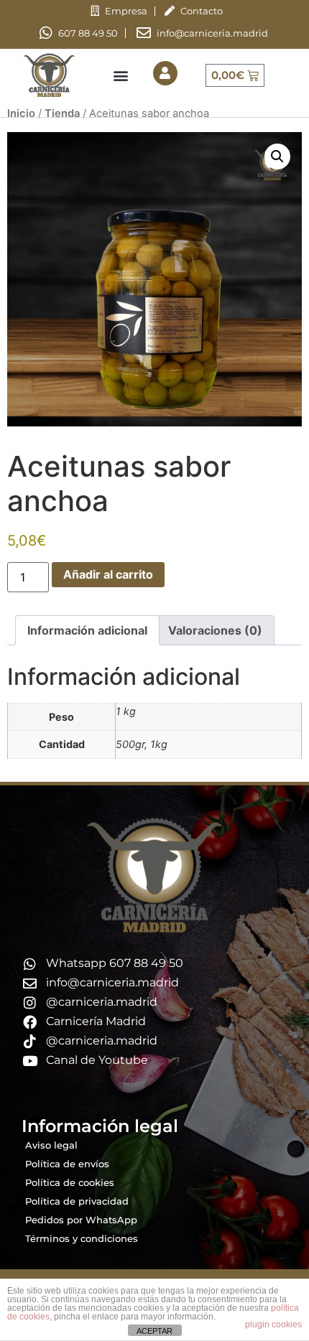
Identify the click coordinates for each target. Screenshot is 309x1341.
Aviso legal (51, 1145)
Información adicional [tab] (87, 630)
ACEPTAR (154, 1331)
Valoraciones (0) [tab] (215, 630)
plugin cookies (273, 1324)
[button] (120, 75)
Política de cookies (69, 1182)
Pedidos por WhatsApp (81, 1219)
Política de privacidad (77, 1201)
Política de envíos (67, 1163)
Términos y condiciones (81, 1238)
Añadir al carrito (108, 574)
